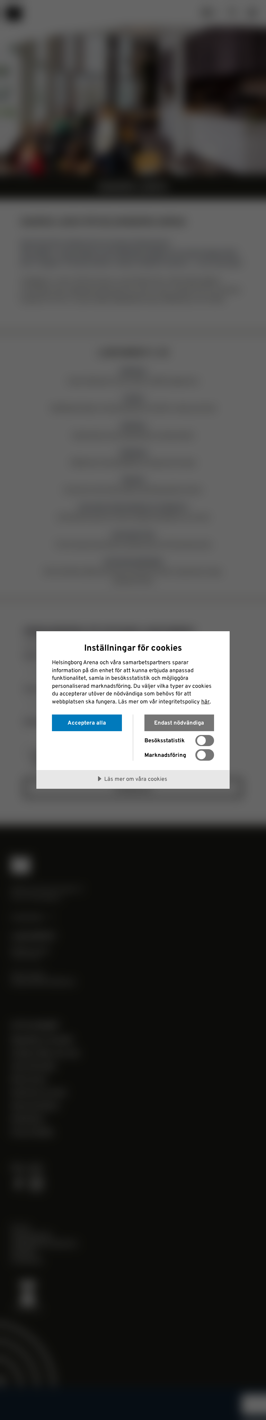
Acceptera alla (87, 722)
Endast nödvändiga (179, 722)
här (205, 701)
